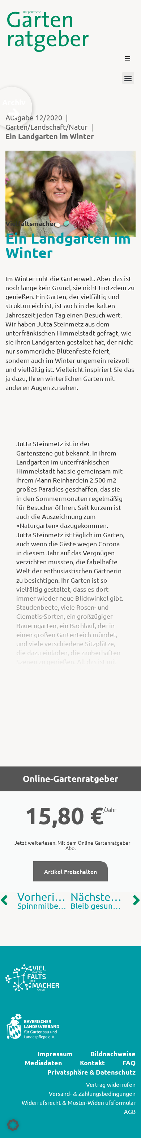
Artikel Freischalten (70, 871)
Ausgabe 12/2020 (33, 117)
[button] (127, 58)
